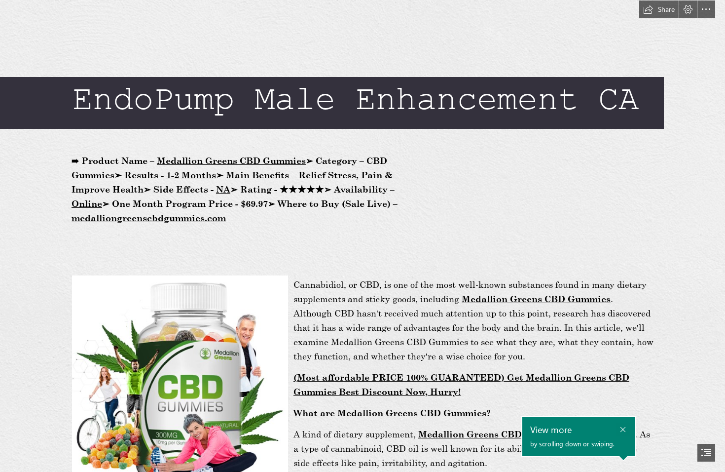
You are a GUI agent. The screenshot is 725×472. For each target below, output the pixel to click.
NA (223, 189)
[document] (362, 236)
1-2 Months (191, 174)
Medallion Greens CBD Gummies (231, 160)
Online (87, 203)
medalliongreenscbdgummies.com (149, 217)
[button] (659, 9)
